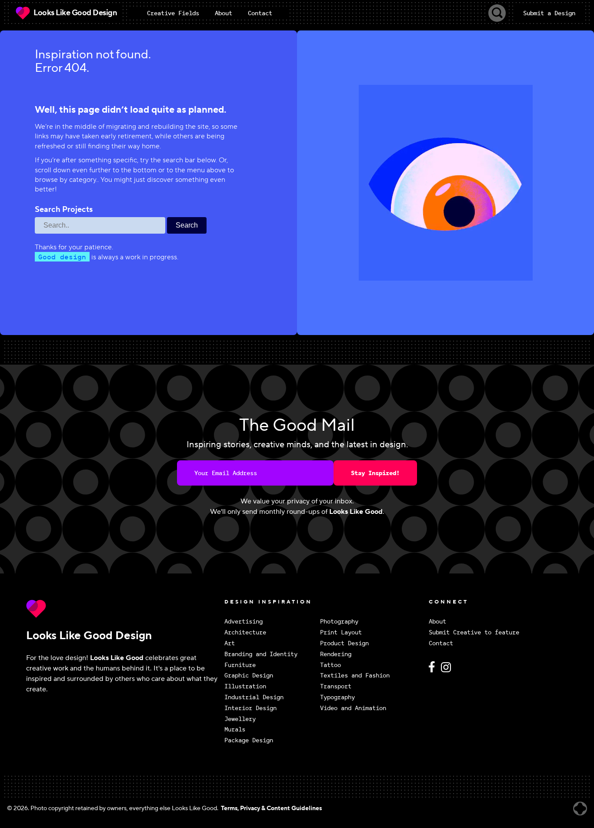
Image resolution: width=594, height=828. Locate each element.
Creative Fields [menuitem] (173, 13)
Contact (441, 643)
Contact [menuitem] (260, 13)
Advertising (243, 621)
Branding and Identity (260, 654)
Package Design (248, 740)
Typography (337, 697)
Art (229, 643)
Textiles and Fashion (355, 675)
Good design (62, 256)
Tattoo (330, 665)
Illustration (245, 686)
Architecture (245, 632)
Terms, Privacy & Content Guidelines (271, 808)
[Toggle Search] (497, 13)
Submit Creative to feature (474, 632)
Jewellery (240, 719)
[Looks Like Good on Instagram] (448, 671)
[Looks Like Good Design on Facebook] (433, 671)
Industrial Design (254, 697)
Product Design (344, 643)
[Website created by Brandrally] (580, 808)
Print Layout (341, 632)
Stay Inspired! (375, 473)
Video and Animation (353, 708)
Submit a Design (549, 13)
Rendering (335, 654)
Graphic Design (248, 675)
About (437, 621)
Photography (339, 621)
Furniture (240, 665)
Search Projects (64, 210)
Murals (234, 729)
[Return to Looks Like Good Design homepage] (123, 609)
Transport (335, 686)
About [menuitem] (223, 13)
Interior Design (250, 708)
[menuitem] (173, 13)
